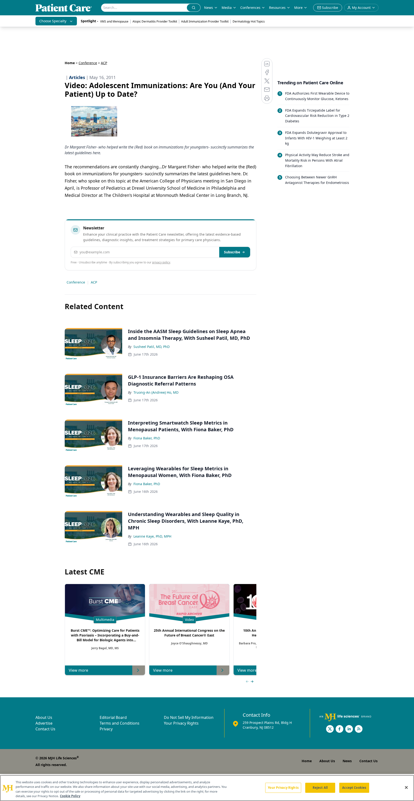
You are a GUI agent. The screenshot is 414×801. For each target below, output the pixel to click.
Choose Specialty (52, 21)
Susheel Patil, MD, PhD (151, 346)
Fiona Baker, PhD (146, 438)
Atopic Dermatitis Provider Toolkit (154, 21)
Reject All (320, 787)
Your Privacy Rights (181, 723)
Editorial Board (113, 717)
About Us (43, 717)
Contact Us (45, 729)
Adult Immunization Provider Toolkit (205, 21)
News (208, 7)
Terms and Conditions (119, 723)
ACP (94, 282)
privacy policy (161, 262)
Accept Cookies (354, 787)
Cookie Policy (70, 796)
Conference (88, 63)
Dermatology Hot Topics (249, 21)
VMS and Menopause (114, 21)
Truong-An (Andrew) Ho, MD (155, 392)
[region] (207, 788)
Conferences (250, 7)
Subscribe (232, 252)
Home (70, 63)
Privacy (106, 729)
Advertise (43, 723)
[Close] (406, 787)
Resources (277, 7)
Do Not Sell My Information (188, 717)
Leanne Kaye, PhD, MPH (152, 536)
